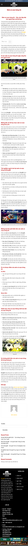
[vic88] (14, 539)
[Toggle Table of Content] (9, 42)
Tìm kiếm (3, 423)
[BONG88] (14, 4)
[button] (2, 4)
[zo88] (14, 543)
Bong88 (3, 478)
